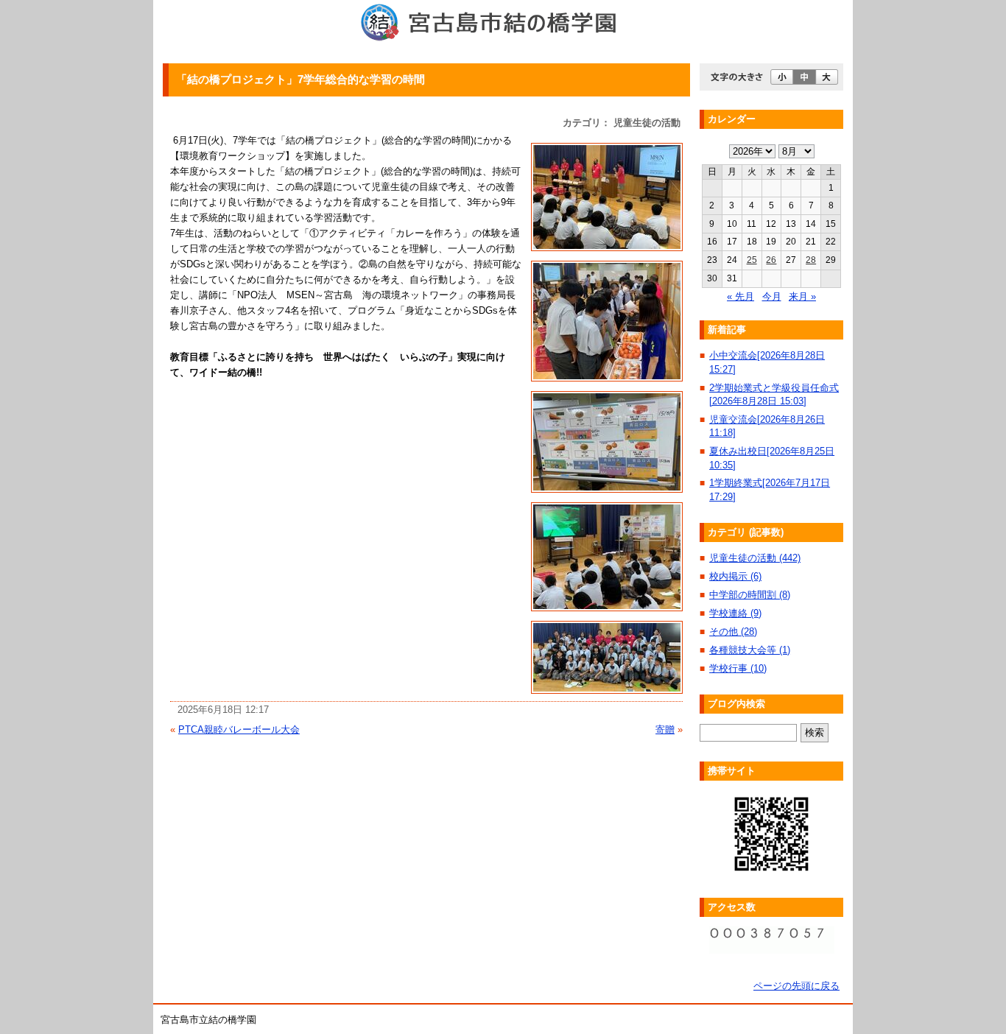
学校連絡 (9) (735, 613)
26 (771, 260)
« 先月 (740, 296)
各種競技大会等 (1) (749, 649)
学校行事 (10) (738, 668)
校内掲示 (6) (735, 576)
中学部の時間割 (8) (749, 594)
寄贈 (665, 729)
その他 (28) (733, 631)
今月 (771, 296)
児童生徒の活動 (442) (755, 557)
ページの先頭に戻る (796, 985)
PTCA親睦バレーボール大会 (239, 729)
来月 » (802, 296)
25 (752, 260)
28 (811, 260)
